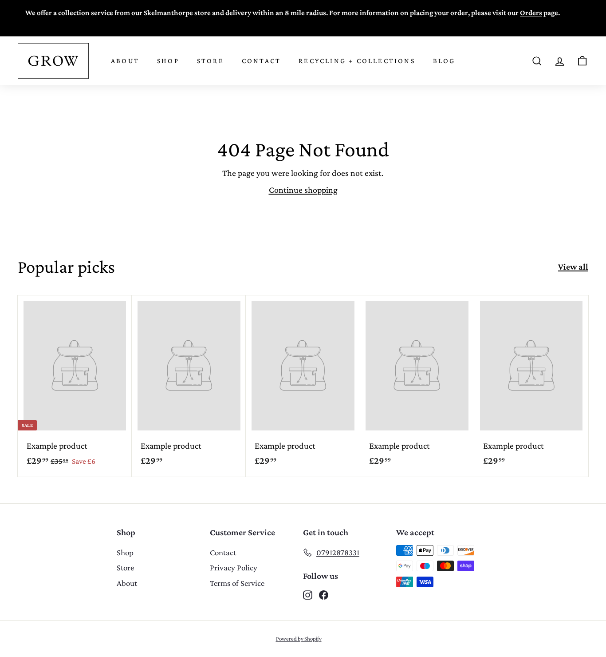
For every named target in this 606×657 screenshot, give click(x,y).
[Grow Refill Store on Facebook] (323, 595)
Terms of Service (237, 583)
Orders (531, 12)
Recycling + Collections (357, 60)
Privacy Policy (233, 567)
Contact (261, 60)
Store (210, 60)
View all (573, 266)
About (125, 60)
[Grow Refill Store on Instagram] (307, 595)
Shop (168, 60)
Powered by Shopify (299, 638)
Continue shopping (303, 190)
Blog (444, 60)
